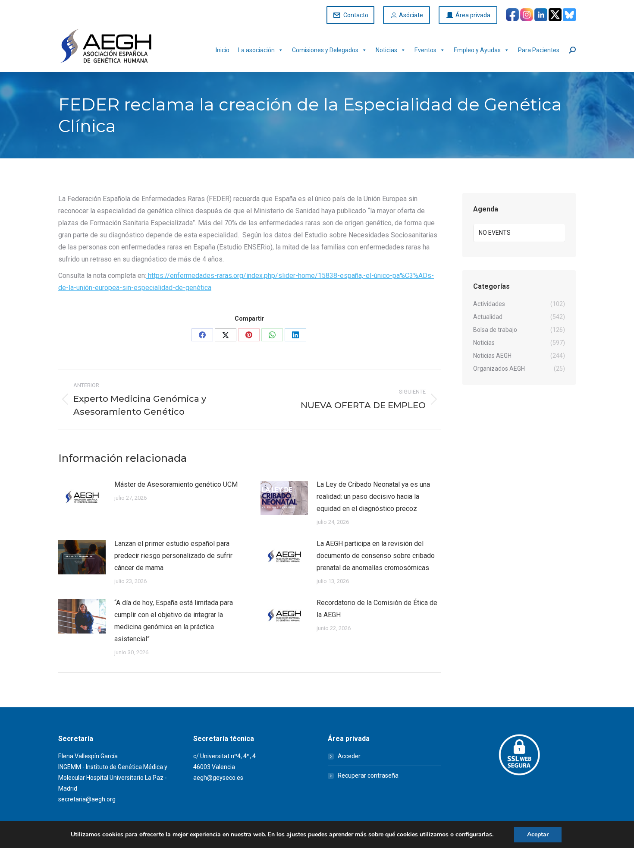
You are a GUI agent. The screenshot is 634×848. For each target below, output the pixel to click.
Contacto (355, 15)
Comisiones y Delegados (325, 50)
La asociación (256, 50)
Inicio (222, 50)
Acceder (349, 756)
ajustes (296, 835)
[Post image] (82, 498)
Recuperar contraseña (368, 775)
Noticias (386, 50)
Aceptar (538, 834)
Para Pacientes (538, 50)
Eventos (425, 50)
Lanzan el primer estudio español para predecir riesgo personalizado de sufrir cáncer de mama (173, 555)
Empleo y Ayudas (477, 50)
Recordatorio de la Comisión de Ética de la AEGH (377, 609)
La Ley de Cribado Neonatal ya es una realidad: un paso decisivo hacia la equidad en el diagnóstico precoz (373, 496)
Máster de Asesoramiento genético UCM (176, 484)
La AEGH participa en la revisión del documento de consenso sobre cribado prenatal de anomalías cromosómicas (376, 555)
